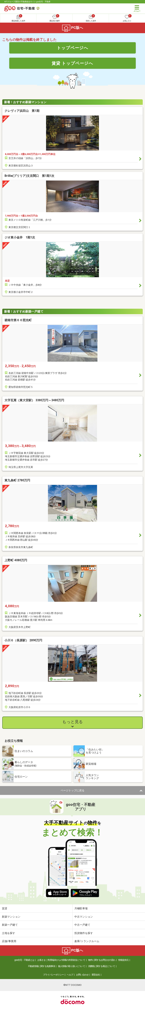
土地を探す (8, 933)
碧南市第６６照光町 (18, 320)
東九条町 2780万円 (17, 480)
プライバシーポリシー (53, 974)
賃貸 (4, 908)
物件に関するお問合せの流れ (101, 960)
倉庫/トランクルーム (86, 941)
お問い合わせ (82, 974)
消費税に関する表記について (101, 966)
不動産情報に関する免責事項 (41, 966)
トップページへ (72, 47)
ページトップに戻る (72, 790)
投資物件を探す (83, 933)
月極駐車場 (81, 908)
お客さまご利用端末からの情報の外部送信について (61, 960)
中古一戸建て (82, 924)
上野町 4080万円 (16, 560)
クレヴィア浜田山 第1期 (22, 111)
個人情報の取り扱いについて (71, 966)
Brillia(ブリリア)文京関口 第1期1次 (29, 176)
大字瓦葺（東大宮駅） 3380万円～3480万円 (34, 400)
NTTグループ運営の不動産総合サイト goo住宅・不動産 (27, 2)
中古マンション (83, 916)
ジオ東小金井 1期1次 (20, 237)
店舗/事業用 (9, 941)
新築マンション (11, 916)
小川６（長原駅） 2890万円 (23, 640)
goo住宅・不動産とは (24, 960)
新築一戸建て (10, 924)
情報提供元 (123, 960)
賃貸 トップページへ (72, 63)
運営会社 (96, 974)
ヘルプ (70, 974)
